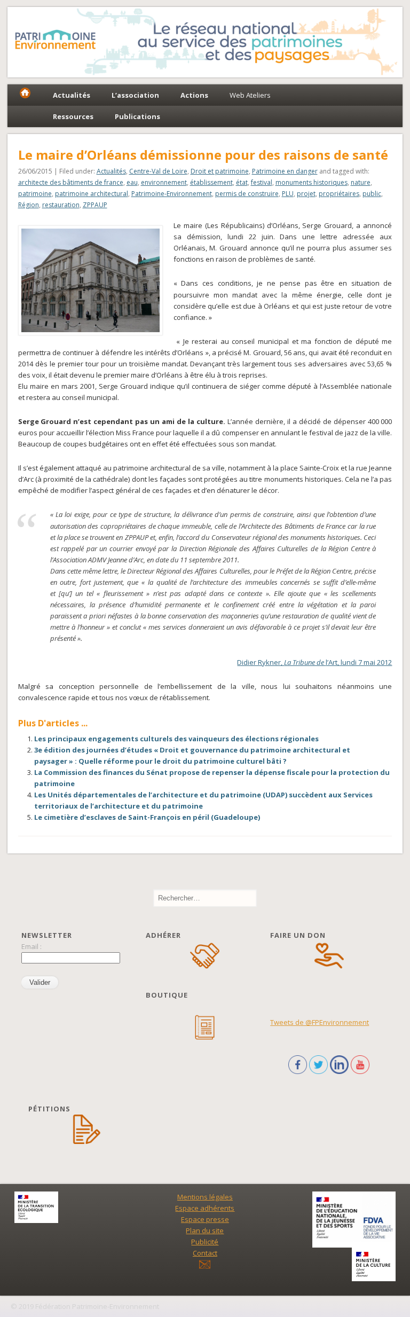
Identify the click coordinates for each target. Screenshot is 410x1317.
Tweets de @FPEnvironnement (319, 1022)
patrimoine (35, 193)
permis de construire (247, 193)
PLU (288, 193)
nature (360, 182)
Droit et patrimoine (220, 171)
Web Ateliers (250, 95)
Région (28, 204)
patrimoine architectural (91, 193)
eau (132, 182)
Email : (31, 946)
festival (261, 182)
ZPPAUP (95, 204)
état (242, 182)
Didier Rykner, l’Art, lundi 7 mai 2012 (314, 662)
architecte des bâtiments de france (70, 182)
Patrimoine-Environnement (171, 193)
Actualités (111, 171)
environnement (164, 182)
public (371, 193)
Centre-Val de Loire (158, 171)
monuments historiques (311, 182)
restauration (61, 204)
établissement (211, 182)
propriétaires (339, 193)
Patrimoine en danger (285, 171)
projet (306, 193)
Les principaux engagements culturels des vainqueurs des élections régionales (176, 738)
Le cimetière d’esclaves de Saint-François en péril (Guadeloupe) (147, 817)
